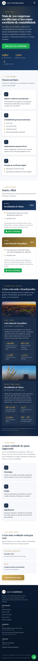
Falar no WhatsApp (14, 231)
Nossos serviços (6, 609)
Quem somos (5, 617)
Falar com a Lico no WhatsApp (15, 46)
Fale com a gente (7, 620)
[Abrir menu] (34, 3)
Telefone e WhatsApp (8, 643)
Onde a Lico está (6, 614)
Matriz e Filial (5, 612)
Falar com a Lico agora (13, 578)
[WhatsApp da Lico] (33, 657)
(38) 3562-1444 (9, 554)
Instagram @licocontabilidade (14, 567)
